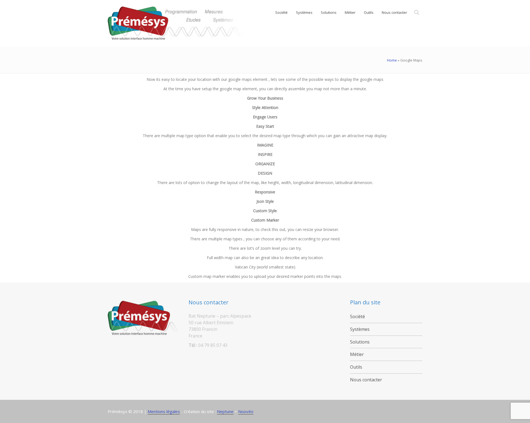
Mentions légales (164, 411)
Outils (356, 367)
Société (357, 316)
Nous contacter (366, 380)
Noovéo (245, 411)
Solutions (360, 342)
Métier (357, 354)
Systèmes (360, 329)
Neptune (225, 411)
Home (392, 60)
